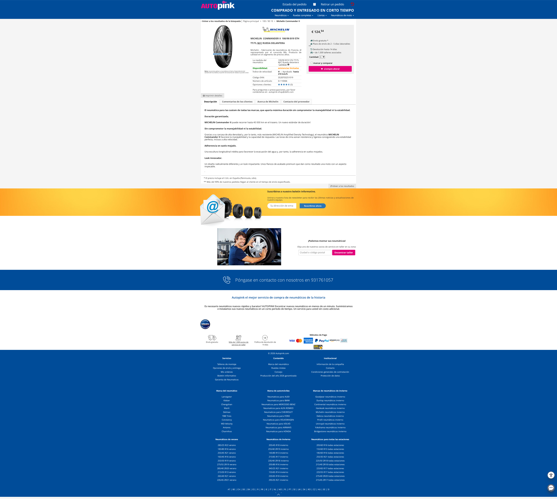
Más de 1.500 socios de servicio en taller (238, 343)
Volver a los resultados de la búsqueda (221, 21)
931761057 (322, 280)
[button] (551, 474)
